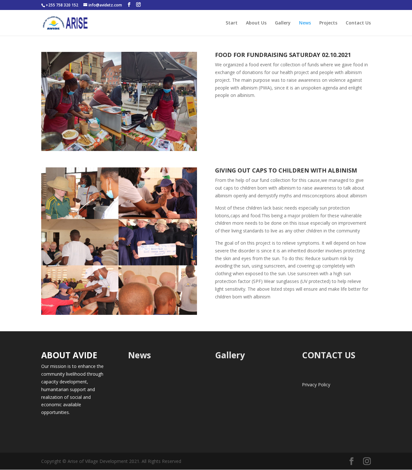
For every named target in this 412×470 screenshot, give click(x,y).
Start (232, 23)
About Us (256, 23)
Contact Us (358, 23)
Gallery (283, 23)
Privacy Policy (316, 384)
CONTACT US (328, 355)
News (305, 23)
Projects (328, 23)
